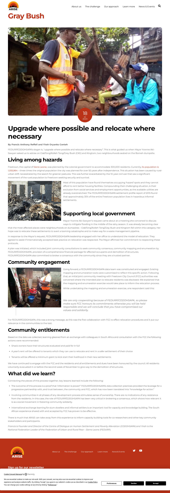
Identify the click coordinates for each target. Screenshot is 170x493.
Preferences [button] (52, 485)
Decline (134, 483)
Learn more (129, 6)
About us (76, 6)
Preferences (111, 483)
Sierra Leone (40, 167)
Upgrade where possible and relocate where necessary (81, 132)
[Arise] (13, 9)
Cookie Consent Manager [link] (13, 474)
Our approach (111, 6)
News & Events (147, 6)
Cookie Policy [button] (92, 482)
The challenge (92, 6)
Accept (156, 483)
